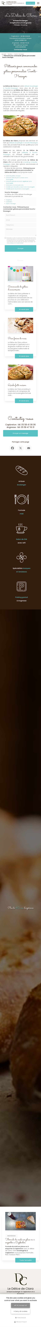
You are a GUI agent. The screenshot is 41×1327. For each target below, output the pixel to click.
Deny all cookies (21, 1311)
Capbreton (9, 202)
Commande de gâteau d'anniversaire (18, 288)
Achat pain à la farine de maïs (15, 185)
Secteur (10, 54)
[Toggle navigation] (38, 3)
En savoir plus (24, 309)
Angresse (9, 200)
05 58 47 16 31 (24, 43)
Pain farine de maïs (17, 338)
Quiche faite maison (17, 385)
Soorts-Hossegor (19, 54)
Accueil (4, 54)
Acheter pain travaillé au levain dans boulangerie (20, 187)
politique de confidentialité (16, 243)
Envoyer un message (20, 433)
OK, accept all (21, 1305)
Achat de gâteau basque (13, 176)
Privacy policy (21, 1322)
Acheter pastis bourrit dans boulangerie (17, 189)
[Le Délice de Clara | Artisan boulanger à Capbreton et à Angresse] (3, 3)
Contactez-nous (30, 3)
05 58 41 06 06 (25, 36)
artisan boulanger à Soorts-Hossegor (23, 143)
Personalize (21, 1318)
